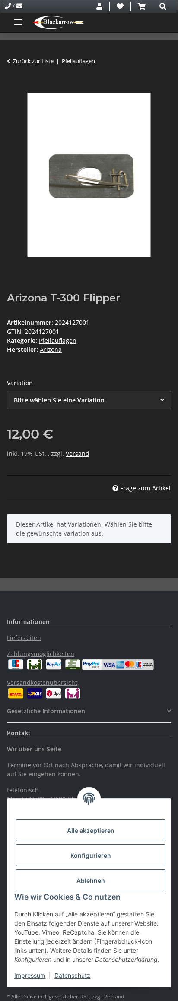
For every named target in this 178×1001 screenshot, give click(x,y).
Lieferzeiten (24, 638)
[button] (99, 6)
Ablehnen (90, 880)
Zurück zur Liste (33, 61)
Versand (77, 453)
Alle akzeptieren (90, 830)
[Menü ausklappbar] (18, 18)
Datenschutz (72, 975)
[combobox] (89, 400)
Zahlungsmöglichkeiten (40, 654)
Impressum (29, 975)
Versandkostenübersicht (42, 682)
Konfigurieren (90, 855)
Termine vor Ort (30, 765)
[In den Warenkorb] (14, 88)
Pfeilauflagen (57, 340)
